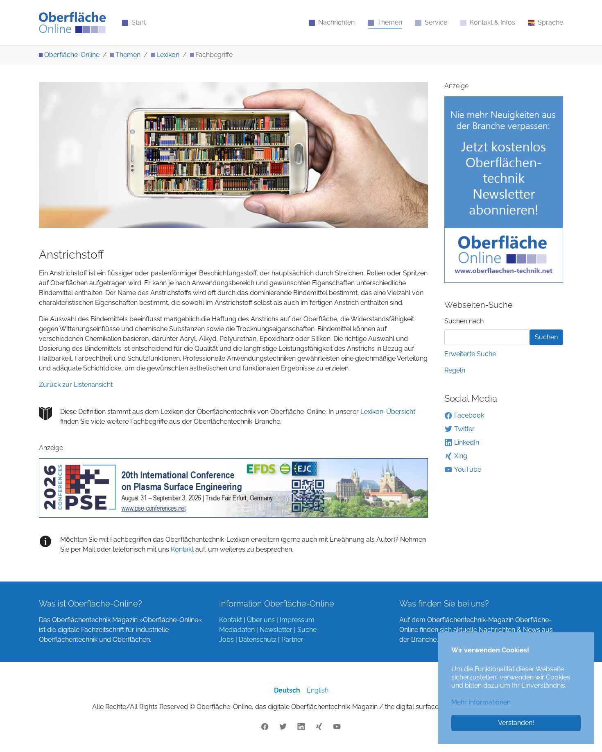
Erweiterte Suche (470, 354)
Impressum (297, 620)
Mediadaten (237, 630)
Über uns (261, 620)
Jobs (226, 639)
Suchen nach (464, 321)
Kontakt (181, 549)
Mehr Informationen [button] (481, 702)
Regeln (454, 370)
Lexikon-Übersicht (387, 412)
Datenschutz (257, 639)
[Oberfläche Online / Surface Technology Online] (72, 22)
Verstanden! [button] (516, 723)
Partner (292, 639)
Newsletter (276, 630)
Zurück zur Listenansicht (76, 384)
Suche (307, 630)
